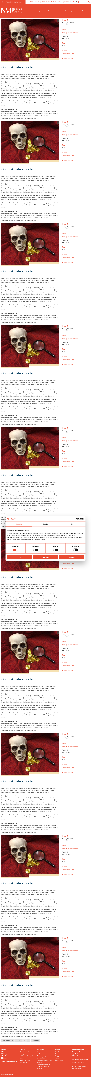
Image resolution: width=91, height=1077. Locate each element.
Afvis (19, 557)
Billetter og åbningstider (27, 1056)
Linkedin (5, 1058)
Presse (59, 1)
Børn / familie (66, 53)
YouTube (5, 1056)
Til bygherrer (58, 1056)
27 (29, 1040)
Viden (60, 11)
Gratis (72, 53)
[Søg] (88, 2)
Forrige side (6, 1040)
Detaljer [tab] (45, 524)
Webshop (38, 1)
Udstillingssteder (39, 11)
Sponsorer (66, 1)
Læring (77, 11)
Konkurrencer (59, 1060)
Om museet (51, 11)
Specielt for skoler (25, 1060)
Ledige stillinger (42, 1054)
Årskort (22, 1058)
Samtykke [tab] (19, 524)
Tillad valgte (45, 557)
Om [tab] (72, 524)
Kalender (31, 1)
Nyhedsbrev (45, 1)
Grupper (85, 11)
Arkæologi (68, 11)
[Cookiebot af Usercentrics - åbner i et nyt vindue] (76, 519)
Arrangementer (24, 1054)
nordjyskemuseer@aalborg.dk (81, 1059)
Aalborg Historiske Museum (70, 32)
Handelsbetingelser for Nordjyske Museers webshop (44, 1066)
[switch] (35, 550)
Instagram (6, 1054)
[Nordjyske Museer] (16, 10)
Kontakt (53, 1)
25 (20, 1040)
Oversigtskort (24, 1062)
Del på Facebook (68, 58)
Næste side (35, 1040)
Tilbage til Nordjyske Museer (14, 2)
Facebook (6, 1052)
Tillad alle (71, 557)
